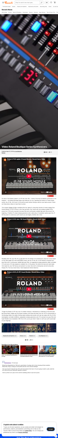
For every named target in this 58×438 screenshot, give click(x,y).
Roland (32, 335)
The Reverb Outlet (6, 6)
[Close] (55, 436)
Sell (47, 2)
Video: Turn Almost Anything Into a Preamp (9, 356)
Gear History (42, 12)
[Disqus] (29, 378)
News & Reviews (17, 12)
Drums (50, 6)
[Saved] (51, 2)
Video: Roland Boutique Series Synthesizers (24, 146)
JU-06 (20, 258)
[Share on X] (48, 152)
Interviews (25, 12)
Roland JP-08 (12, 207)
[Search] (41, 2)
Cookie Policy (28, 430)
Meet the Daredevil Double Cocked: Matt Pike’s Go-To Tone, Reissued (47, 356)
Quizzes (36, 12)
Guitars (13, 6)
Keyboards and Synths (33, 6)
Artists (10, 12)
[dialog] (29, 429)
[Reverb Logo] (9, 2)
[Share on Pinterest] (49, 152)
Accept (51, 429)
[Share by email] (51, 152)
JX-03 (15, 315)
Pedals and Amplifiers (22, 6)
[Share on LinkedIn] (44, 152)
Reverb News (7, 10)
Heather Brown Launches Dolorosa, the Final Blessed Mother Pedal (29, 356)
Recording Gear (43, 6)
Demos (31, 12)
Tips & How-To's (51, 12)
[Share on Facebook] (46, 152)
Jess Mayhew (18, 151)
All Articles (4, 12)
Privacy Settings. (23, 432)
